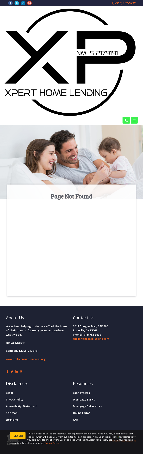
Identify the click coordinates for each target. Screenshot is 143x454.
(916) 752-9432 (125, 3)
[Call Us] (126, 120)
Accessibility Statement (21, 406)
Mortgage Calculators (87, 406)
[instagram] (29, 3)
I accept (17, 435)
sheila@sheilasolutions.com (91, 338)
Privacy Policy (14, 399)
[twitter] (16, 3)
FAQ (75, 419)
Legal (9, 393)
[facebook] (10, 3)
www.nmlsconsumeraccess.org (26, 359)
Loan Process (81, 393)
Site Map (12, 413)
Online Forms (81, 413)
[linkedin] (23, 3)
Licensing (12, 419)
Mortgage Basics (84, 399)
